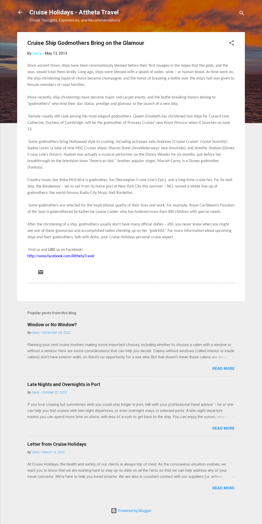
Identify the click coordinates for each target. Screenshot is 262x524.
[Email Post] (41, 274)
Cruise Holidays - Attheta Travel (74, 12)
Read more (223, 368)
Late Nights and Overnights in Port (63, 384)
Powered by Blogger (134, 510)
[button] (231, 44)
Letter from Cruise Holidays (56, 444)
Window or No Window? (52, 324)
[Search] (242, 14)
